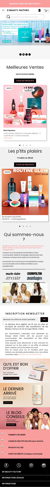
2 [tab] (23, 145)
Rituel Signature (9, 130)
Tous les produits (25, 80)
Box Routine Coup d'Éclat (11, 217)
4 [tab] (30, 145)
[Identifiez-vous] (39, 10)
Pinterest (31, 465)
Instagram (44, 465)
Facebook (6, 465)
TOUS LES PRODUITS (25, 164)
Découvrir (7, 138)
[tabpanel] (25, 114)
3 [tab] (27, 145)
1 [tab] (20, 145)
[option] (25, 39)
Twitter (19, 465)
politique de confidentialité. (29, 354)
